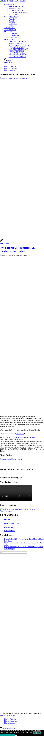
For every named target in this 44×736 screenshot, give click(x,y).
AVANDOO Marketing (8, 715)
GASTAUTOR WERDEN (11, 523)
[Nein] (16, 735)
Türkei (7, 243)
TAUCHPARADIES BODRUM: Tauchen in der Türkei (17, 249)
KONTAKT (7, 519)
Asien (2, 243)
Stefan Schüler (30, 437)
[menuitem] (24, 9)
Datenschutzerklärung (7, 735)
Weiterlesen (20, 434)
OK (35, 732)
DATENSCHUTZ (9, 531)
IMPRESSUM (8, 527)
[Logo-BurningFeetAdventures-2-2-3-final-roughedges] (13, 1)
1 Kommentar (17, 437)
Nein (38, 732)
